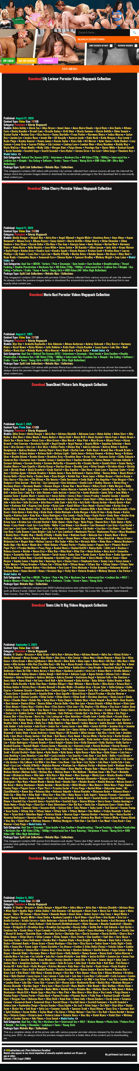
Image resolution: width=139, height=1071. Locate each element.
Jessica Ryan (31, 138)
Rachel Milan (95, 788)
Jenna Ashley (59, 496)
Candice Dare (64, 460)
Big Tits (64, 577)
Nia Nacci (111, 254)
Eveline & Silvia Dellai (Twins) (90, 946)
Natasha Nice (84, 989)
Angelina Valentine (112, 443)
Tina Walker (95, 811)
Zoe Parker (125, 571)
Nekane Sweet (124, 781)
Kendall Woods (31, 746)
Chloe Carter (47, 697)
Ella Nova (51, 244)
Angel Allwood (67, 237)
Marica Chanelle (13, 986)
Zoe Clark (92, 821)
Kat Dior (58, 509)
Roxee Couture (96, 999)
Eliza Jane (24, 479)
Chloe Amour (11, 937)
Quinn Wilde (109, 147)
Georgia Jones (78, 244)
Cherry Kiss (126, 933)
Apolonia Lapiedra (74, 671)
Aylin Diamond (66, 680)
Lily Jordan (12, 762)
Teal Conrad (111, 808)
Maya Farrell (62, 986)
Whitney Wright (104, 257)
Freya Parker (78, 134)
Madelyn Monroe (51, 765)
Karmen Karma (12, 739)
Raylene (122, 548)
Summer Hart (127, 1008)
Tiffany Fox (46, 564)
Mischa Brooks (115, 775)
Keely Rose (113, 515)
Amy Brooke (95, 667)
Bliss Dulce (108, 684)
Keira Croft (28, 969)
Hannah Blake (20, 953)
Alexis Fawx (111, 437)
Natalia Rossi (54, 781)
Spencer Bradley (84, 257)
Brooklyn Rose (73, 456)
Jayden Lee (32, 729)
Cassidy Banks (92, 463)
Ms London (37, 989)
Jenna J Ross (75, 496)
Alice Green (53, 440)
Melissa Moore (63, 772)
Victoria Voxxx (71, 1015)
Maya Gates (89, 538)
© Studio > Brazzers (23, 654)
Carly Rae (93, 690)
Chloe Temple (121, 131)
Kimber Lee (82, 749)
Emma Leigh (32, 946)
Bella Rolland (36, 924)
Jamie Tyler (107, 492)
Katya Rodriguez (52, 515)
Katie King (33, 512)
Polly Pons (96, 995)
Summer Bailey (12, 808)
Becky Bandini (19, 131)
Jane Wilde (51, 247)
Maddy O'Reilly (61, 254)
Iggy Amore (34, 489)
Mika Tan (74, 541)
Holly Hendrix (35, 247)
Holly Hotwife (72, 953)
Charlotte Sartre (53, 933)
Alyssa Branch (76, 664)
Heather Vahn (11, 723)
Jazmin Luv (16, 138)
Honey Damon (90, 953)
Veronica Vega (55, 571)
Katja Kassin (114, 512)
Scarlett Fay (19, 801)
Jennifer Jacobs (110, 496)
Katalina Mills (88, 509)
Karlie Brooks (122, 736)
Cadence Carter (107, 456)
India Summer (51, 489)
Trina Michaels (80, 567)
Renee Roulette (82, 791)
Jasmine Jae (114, 956)
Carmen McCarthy (54, 463)
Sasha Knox (105, 554)
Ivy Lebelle (37, 956)
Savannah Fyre (47, 257)
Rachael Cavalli (126, 147)
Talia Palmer (81, 808)
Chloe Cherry (92, 241)
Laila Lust (64, 976)
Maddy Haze (12, 535)
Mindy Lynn (98, 775)
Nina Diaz (51, 992)
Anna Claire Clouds (83, 128)
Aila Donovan (59, 911)
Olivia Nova (110, 785)
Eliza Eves (72, 943)
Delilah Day (74, 476)
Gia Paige (121, 713)
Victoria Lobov (53, 1015)
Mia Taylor (61, 541)
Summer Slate (30, 808)
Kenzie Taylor (61, 141)
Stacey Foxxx (71, 561)
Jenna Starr (12, 960)
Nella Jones (118, 989)
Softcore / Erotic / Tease (56, 160)
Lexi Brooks (82, 525)
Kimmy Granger (99, 749)
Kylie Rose (96, 752)
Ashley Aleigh (46, 674)
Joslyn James (49, 963)
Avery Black (63, 450)
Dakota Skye (81, 700)
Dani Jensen (12, 703)
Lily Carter (128, 759)
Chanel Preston (96, 693)
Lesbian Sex (10, 160)
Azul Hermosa (118, 920)
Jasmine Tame (11, 496)
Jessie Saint (89, 499)
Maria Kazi (19, 350)
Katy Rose (73, 966)
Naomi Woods (37, 781)
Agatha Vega (27, 911)
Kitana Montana (114, 973)
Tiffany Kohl (61, 564)
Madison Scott (79, 535)
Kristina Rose (112, 251)
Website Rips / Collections (59, 167)
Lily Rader (20, 254)
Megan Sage (107, 768)
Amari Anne (64, 128)
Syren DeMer (30, 1012)
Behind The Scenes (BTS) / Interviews (42, 157)
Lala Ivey (125, 752)
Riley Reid (124, 254)
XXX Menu (69, 69)
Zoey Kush (118, 821)
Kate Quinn (18, 512)
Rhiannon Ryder (102, 791)
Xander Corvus (21, 1018)
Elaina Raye (27, 706)
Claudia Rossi (19, 700)
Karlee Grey (120, 505)
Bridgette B (19, 927)
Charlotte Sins (72, 933)
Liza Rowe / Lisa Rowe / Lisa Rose (64, 762)
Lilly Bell (92, 759)
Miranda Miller (89, 541)
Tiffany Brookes (29, 564)
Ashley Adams (29, 674)
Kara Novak (89, 505)
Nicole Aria (68, 350)
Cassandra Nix (74, 463)
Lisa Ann (101, 528)
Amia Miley (64, 667)
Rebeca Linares (12, 551)
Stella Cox (90, 804)
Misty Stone (125, 986)
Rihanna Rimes (121, 791)
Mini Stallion (109, 986)
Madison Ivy (69, 765)
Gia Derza (95, 713)
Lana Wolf (43, 755)
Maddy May (122, 144)
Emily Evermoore (69, 479)
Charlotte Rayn (34, 933)
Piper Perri (10, 548)
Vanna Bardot (28, 571)
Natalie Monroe (106, 781)
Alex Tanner (74, 657)
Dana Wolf (112, 700)
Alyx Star (17, 344)
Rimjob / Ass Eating (30, 160)
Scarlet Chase (60, 1002)
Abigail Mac (37, 237)
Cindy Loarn (117, 697)
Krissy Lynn (10, 522)
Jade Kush (40, 726)
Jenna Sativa (66, 247)
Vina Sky (11, 821)
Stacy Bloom (97, 1008)
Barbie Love (78, 450)
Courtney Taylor (118, 470)
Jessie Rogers (56, 733)
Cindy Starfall (55, 470)
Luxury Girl (53, 982)
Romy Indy (79, 999)
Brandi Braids (123, 450)
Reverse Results (126, 45)
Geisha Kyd (81, 713)
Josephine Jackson (30, 963)
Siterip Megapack (37, 125)
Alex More (18, 437)
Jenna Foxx (128, 956)
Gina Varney (64, 950)
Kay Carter (87, 966)
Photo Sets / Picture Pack (36, 580)
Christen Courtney (98, 697)
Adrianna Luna (87, 434)
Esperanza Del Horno (79, 710)
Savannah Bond (23, 1002)
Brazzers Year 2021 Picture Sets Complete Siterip (76, 858)
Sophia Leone (21, 561)
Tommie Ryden (32, 567)
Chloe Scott (79, 697)
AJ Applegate (75, 911)
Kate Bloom (104, 509)
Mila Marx (52, 775)
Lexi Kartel (126, 525)
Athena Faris (24, 241)
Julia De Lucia (31, 502)
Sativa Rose (26, 558)
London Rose (13, 982)
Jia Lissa (92, 960)
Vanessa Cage (71, 814)
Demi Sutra (115, 940)
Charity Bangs (46, 466)
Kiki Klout (23, 973)
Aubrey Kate (88, 920)
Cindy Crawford (36, 470)
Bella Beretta (20, 684)
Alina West (98, 661)
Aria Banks (115, 128)
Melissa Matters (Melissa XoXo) (20, 772)
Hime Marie (19, 247)
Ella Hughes (87, 706)
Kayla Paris (98, 515)
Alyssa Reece (41, 914)
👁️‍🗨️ (19, 154)
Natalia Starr (70, 781)
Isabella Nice (108, 489)
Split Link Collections (31, 167)
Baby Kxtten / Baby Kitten (90, 680)
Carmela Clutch (76, 930)
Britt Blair (69, 131)
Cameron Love (28, 460)
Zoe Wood (105, 821)
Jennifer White (111, 729)
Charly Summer (85, 131)
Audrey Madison (28, 450)
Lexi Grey (113, 525)
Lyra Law (46, 254)
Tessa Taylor (12, 811)
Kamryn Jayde (77, 138)
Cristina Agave (18, 473)
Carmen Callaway (13, 463)
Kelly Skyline (106, 742)
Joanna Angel (106, 960)
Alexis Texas (23, 440)
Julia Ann (16, 502)
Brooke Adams (20, 456)
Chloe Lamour (44, 937)
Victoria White (111, 817)
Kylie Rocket (121, 141)
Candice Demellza (84, 460)
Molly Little (43, 147)
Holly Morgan (116, 486)
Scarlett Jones (36, 801)
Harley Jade (69, 719)
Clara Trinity (78, 937)
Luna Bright (38, 532)
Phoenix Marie (120, 545)
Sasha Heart (84, 798)
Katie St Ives (98, 512)
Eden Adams (12, 706)
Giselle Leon (86, 483)
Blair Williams (76, 684)
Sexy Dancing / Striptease (85, 830)
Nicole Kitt (23, 992)
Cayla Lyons (113, 930)
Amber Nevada (31, 667)
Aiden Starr (120, 434)
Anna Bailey (44, 917)
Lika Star (32, 979)
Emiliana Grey (13, 710)
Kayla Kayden (85, 347)
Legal (21, 1058)
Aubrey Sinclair (65, 677)
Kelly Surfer (123, 742)
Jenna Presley (92, 496)
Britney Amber (27, 453)
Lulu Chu (115, 347)
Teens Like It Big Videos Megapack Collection (76, 605)
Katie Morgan (108, 138)
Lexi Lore (9, 528)
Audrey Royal (46, 450)
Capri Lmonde (43, 930)
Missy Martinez (20, 778)
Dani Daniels (127, 700)
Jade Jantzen (60, 492)
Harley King (120, 483)
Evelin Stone (112, 710)
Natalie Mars (68, 989)
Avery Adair (10, 680)
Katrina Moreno (57, 966)
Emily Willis (29, 710)
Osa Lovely (107, 992)
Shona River (80, 558)
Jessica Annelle (63, 960)
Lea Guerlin (74, 755)
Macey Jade (68, 982)
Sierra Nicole (96, 558)
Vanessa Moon (11, 571)
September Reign (28, 1005)
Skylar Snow (112, 558)
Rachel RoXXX (79, 548)
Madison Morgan (121, 982)
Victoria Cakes (18, 1015)
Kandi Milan (74, 505)
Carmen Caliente (122, 460)
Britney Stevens (95, 453)
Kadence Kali (19, 505)
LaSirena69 (102, 976)
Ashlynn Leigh (79, 674)
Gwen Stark (10, 719)
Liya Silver (101, 979)
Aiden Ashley (19, 128)
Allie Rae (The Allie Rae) (41, 664)
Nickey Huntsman (26, 785)
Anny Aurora (40, 671)
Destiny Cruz (28, 134)
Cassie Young (126, 463)
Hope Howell (72, 723)
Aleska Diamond (13, 657)
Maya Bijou (60, 768)
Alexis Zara (38, 440)
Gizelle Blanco (102, 950)
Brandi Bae (107, 450)
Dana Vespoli (97, 700)
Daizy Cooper (65, 700)
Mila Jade (39, 775)
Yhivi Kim (79, 821)
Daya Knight (59, 476)
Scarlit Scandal (50, 151)
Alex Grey (60, 657)
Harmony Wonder (33, 486)
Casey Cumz (12, 693)
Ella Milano (37, 479)
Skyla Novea (10, 804)
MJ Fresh (51, 778)
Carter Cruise (128, 690)
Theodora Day (126, 151)
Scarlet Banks (100, 798)
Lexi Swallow (53, 759)
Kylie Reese (82, 752)
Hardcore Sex (72, 157)
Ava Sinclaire (120, 677)
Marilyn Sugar (32, 986)
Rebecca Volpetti (62, 791)
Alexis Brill (80, 437)
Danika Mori (50, 940)
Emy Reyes (44, 710)
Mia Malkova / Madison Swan (89, 772)
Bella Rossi (93, 450)
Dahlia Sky (35, 700)
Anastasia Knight (40, 443)
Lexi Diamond (98, 525)
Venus (41, 571)
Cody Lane (101, 470)
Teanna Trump (127, 808)
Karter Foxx (10, 509)
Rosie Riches (94, 551)
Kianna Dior (79, 518)
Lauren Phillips (37, 144)
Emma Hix (17, 946)
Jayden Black (28, 496)
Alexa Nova (89, 657)
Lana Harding (11, 755)
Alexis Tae (34, 128)
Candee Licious (46, 460)
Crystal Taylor (11, 134)
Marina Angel (40, 538)
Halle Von (55, 719)
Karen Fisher (104, 505)
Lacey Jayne (101, 347)
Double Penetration (26, 267)
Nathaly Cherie (101, 989)
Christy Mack (18, 470)
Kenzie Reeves (78, 251)
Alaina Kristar (122, 654)
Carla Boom (59, 930)
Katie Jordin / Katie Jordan (86, 739)
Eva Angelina (103, 479)
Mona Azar (10, 989)
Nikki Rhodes (79, 785)
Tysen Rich (18, 814)
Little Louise (75, 979)
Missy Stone (37, 778)
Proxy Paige (45, 548)
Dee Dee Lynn (78, 703)
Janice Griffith (99, 726)
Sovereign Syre (54, 561)
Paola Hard (44, 995)
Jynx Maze (17, 736)
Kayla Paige (10, 141)
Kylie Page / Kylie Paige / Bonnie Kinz (88, 522)
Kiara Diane (25, 749)
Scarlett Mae (53, 801)
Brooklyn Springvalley (59, 927)
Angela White (84, 237)
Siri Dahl (105, 1005)
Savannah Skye (42, 1002)
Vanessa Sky (107, 814)
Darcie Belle (10, 476)
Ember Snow (128, 706)
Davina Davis (43, 476)
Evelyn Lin (11, 713)
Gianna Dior (10, 716)
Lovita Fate (117, 762)
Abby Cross (18, 434)
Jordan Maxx (11, 963)
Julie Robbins (53, 347)
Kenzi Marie (46, 518)
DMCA (28, 1058)
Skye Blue (118, 1005)
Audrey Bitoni (110, 447)
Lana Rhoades (28, 755)
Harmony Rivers (97, 134)
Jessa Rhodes (46, 960)
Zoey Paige (20, 824)
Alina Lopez (84, 661)
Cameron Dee (11, 460)
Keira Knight (56, 742)
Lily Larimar (55, 144)
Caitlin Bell (96, 927)
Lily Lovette (74, 528)
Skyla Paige (25, 804)
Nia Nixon (22, 545)
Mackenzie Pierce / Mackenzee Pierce (96, 532)
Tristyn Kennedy (99, 567)
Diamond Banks (21, 943)
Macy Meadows (105, 144)
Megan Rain (27, 541)
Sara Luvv (53, 798)
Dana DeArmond (75, 473)
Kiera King (54, 749)
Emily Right (87, 479)
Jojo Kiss (120, 499)
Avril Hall (50, 680)
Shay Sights (65, 1005)
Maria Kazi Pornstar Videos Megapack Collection (77, 294)
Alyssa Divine (92, 664)
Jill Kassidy (60, 138)
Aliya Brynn (49, 128)
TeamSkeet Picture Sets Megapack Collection (76, 384)
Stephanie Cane (90, 561)
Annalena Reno (101, 237)
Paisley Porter (68, 545)
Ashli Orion (62, 674)
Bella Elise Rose (38, 684)
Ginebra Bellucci (82, 950)
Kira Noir (69, 973)
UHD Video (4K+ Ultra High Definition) (85, 270)
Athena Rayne (40, 241)
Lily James (60, 528)
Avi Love (38, 680)
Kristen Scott (95, 251)
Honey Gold (19, 489)
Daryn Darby (26, 476)
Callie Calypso (126, 456)
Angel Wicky (121, 914)
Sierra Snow (104, 801)
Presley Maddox (27, 548)
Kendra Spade (60, 251)
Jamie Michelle (91, 492)
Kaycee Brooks (38, 742)
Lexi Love (38, 759)
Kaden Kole (95, 963)
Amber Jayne (91, 914)
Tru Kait (103, 1012)
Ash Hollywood (12, 674)
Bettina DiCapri (57, 684)
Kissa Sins (97, 973)
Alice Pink (83, 440)
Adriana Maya (72, 654)
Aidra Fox (106, 654)
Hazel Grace (104, 719)
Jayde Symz (17, 729)
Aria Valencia (55, 344)
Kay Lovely (124, 138)
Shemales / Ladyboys (40, 1025)
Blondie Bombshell (111, 924)
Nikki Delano (51, 545)
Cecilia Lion (128, 930)
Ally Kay (61, 664)
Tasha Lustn (96, 808)
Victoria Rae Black (91, 817)
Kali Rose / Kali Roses (54, 736)
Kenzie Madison (102, 746)
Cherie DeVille (104, 131)
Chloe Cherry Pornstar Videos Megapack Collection (76, 188)
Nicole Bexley (62, 785)
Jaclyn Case (17, 492)
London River (87, 144)
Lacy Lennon (50, 976)
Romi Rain (65, 999)
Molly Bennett (66, 778)
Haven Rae (69, 486)
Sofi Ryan (31, 1008)
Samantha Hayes (27, 257)
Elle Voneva (52, 479)
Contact (7, 1058)
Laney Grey (20, 144)
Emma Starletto (61, 134)
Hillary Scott (99, 486)
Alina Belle (70, 661)
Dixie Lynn (129, 703)
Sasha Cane (74, 554)
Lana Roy (89, 976)
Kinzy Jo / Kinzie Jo (116, 518)
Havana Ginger (52, 486)
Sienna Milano (88, 801)
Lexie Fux (47, 528)
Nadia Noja (10, 545)
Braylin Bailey (53, 131)
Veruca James (71, 817)
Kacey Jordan (100, 502)
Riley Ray (53, 551)
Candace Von (11, 930)
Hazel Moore (20, 347)
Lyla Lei (51, 532)
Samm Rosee (19, 798)
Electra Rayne (123, 476)
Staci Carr (40, 804)
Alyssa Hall (108, 664)
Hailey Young (26, 719)
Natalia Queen (96, 254)
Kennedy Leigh (82, 746)
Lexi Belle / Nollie (49, 525)
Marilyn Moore (22, 538)
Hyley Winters (36, 347)
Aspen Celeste (96, 674)
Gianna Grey (48, 950)
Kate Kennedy (120, 509)
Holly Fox (41, 723)
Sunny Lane (107, 561)
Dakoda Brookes (37, 473)
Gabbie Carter (27, 713)
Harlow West (111, 244)
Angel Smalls (59, 443)
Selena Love (10, 1005)
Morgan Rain (59, 147)
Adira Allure (77, 907)
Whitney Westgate (63, 821)
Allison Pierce (113, 440)
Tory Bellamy (49, 567)
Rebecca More (36, 999)
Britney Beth (45, 453)
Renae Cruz (39, 551)
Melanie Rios (123, 768)
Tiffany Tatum (110, 564)
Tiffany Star (94, 564)
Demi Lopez (89, 476)
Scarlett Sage (31, 151)
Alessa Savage (31, 657)
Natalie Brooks (87, 781)
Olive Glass (93, 992)
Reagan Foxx (19, 999)
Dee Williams (100, 940)
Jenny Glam (22, 733)
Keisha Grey (28, 251)
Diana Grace (39, 943)
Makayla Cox (96, 535)
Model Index (10, 154)
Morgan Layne (107, 778)
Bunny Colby (80, 927)
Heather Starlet (121, 719)
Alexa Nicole (33, 437)
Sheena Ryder (65, 257)
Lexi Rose (34, 528)
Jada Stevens (44, 492)
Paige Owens (75, 147)
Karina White (90, 736)
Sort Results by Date (99, 45)
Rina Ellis (61, 795)
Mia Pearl (112, 772)
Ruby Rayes (75, 795)
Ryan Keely (10, 257)
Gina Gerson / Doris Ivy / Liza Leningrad (37, 483)
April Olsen (81, 917)
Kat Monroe (72, 509)
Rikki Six (9, 795)
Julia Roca (46, 502)
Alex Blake (47, 657)
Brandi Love (36, 131)
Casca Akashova (96, 930)
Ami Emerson (21, 443)
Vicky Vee (70, 571)
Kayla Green (102, 966)
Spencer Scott (80, 1008)
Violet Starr (24, 821)
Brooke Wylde (65, 687)
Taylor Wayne (11, 564)
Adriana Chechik (67, 434)
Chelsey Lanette (30, 697)
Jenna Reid (95, 729)
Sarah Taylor (83, 350)
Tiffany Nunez (78, 564)
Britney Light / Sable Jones (69, 453)
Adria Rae (51, 237)
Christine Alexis (116, 466)
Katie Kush (93, 138)
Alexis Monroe (105, 657)
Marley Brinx (79, 254)
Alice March (68, 440)
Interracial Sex (119, 157)
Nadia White (52, 989)
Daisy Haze (50, 700)
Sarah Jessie (59, 554)
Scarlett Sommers (98, 1002)
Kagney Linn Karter (39, 505)
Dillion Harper (105, 476)
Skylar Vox (18, 1008)
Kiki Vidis (67, 749)
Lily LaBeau (26, 762)
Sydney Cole (65, 808)
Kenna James (44, 141)
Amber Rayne (49, 667)
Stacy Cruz (112, 1008)
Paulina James (86, 545)
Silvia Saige (109, 151)
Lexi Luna (21, 528)
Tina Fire (91, 1012)
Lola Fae (113, 979)
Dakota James (56, 473)
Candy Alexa (27, 930)
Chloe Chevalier (110, 241)
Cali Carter (126, 927)
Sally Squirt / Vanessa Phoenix (100, 795)
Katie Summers (111, 739)
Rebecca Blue (43, 791)
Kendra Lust (43, 251)
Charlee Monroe (116, 693)
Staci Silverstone (57, 804)
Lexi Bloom (67, 525)
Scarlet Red (117, 798)
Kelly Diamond (89, 742)
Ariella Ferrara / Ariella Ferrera (21, 920)
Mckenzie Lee (11, 541)
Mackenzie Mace (86, 982)
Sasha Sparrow (122, 554)
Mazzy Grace (124, 538)
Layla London (58, 755)
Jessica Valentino (37, 499)
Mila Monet (66, 775)
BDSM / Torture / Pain (45, 264)
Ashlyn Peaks (58, 447)
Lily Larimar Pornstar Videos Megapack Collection (77, 78)
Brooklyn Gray (55, 456)
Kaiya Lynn (58, 505)
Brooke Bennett (47, 687)
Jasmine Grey (116, 726)
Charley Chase (64, 466)
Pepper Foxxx (28, 788)
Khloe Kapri (10, 749)
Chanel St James (15, 933)
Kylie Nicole (52, 752)
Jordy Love (115, 733)
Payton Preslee (61, 995)
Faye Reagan (119, 479)
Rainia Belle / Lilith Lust (102, 548)
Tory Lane (64, 567)
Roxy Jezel (109, 551)
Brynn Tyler (90, 456)
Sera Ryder (66, 151)
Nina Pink (64, 992)
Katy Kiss (35, 515)
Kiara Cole (77, 141)
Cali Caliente (111, 927)
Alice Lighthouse (37, 661)
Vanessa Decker (90, 814)
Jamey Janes (69, 726)
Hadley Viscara (103, 483)
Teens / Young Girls (82, 160)
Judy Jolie (111, 247)
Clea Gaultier (72, 470)
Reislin (27, 551)
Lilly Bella (45, 979)
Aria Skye (43, 447)
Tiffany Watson (14, 567)
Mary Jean (47, 986)
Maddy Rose (62, 535)
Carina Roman (103, 460)
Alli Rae (110, 661)
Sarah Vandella (14, 151)
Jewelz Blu (46, 138)
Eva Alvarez (66, 946)
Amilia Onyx (80, 667)
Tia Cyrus (60, 1012)
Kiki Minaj (37, 973)
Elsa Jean (63, 244)
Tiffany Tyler (127, 564)
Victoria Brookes (87, 571)
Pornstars (20, 125)
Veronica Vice (35, 817)
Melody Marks (35, 350)
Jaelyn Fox (75, 492)
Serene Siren (82, 151)
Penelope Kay (92, 147)
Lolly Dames (23, 532)
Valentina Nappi (35, 814)
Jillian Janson (96, 247)
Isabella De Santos (89, 489)
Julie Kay (73, 502)
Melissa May (46, 772)
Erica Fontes (59, 710)
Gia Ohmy (108, 713)
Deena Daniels (96, 703)
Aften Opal (12, 911)
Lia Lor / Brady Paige (73, 759)
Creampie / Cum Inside (72, 264)
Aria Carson (17, 447)
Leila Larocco (118, 976)
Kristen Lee (25, 522)
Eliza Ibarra (43, 134)
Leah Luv (32, 525)
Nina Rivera (95, 785)
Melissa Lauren (44, 541)
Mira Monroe (52, 350)
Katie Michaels (63, 512)
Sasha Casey (90, 554)
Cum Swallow (94, 264)
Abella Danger (20, 237)
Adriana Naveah (90, 654)
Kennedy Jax (65, 746)
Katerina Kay (62, 739)
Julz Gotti (85, 502)
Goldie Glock (106, 716)
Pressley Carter (61, 788)
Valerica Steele (53, 814)
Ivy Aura (122, 489)
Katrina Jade (21, 515)
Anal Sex (26, 264)
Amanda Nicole (58, 914)
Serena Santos (48, 1005)
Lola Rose (103, 762)
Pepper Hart (103, 545)
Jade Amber (10, 726)
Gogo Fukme (118, 950)
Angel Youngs (75, 443)
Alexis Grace (127, 437)
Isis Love (25, 956)
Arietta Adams (122, 671)
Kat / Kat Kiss (44, 509)
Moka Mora (106, 541)
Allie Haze (122, 661)
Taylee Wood (46, 1012)
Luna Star (33, 254)
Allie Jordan (19, 664)
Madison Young (124, 765)
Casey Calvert (57, 241)
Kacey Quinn (116, 502)
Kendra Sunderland (67, 969)
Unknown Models (119, 567)
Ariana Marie (105, 671)
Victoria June (35, 1015)
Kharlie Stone (63, 518)
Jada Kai (30, 492)
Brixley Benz (29, 687)
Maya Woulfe (28, 147)
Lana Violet (18, 525)
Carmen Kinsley (33, 463)
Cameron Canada (23, 690)
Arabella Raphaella (35, 344)
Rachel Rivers (61, 548)
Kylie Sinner (111, 752)
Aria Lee (31, 447)
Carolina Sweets (110, 690)
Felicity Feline (116, 946)
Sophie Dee (37, 561)
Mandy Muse (112, 535)
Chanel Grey (79, 693)
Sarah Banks (67, 798)
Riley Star (79, 551)
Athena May (74, 447)
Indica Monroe (116, 134)
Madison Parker (87, 765)
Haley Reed (41, 719)
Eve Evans (97, 710)
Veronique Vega (53, 817)
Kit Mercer (91, 141)
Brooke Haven (37, 456)
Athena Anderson (74, 344)
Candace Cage (59, 690)
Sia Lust (96, 151)
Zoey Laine (121, 257)
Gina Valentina (69, 483)
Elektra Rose (43, 706)
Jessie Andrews (57, 499)
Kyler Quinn (105, 141)
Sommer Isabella (60, 1008)
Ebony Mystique (56, 943)
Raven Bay (28, 791)
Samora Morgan (37, 798)
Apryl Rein (101, 128)
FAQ (15, 1058)
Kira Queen (83, 973)
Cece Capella (29, 466)
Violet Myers (100, 1015)
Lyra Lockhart (65, 532)
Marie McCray (11, 147)
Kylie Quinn (117, 522)
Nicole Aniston (45, 785)
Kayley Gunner (27, 141)
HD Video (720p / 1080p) (95, 157)
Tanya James (123, 561)
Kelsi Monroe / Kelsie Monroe (22, 518)
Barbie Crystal (19, 924)
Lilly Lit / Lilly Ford (110, 759)
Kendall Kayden (12, 746)
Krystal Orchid (41, 522)
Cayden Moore (12, 466)
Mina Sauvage (82, 775)
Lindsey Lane (71, 144)
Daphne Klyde (67, 940)
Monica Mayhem (123, 541)
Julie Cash (60, 502)
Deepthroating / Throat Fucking (94, 827)
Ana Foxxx (106, 914)
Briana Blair (10, 453)
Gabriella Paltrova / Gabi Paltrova (55, 713)
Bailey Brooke (115, 680)
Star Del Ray (75, 804)
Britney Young (114, 453)
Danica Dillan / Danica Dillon (102, 473)
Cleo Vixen (87, 470)
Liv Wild (39, 762)
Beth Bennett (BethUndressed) (63, 924)
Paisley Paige (11, 788)
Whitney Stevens (107, 571)
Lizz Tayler (90, 762)
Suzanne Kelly (48, 808)
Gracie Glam (122, 716)
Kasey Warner (126, 247)
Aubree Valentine (25, 677)
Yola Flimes (38, 1018)
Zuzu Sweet (52, 1018)
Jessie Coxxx (74, 499)
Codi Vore (108, 937)
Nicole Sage (37, 992)
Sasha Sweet (11, 558)
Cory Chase (21, 244)
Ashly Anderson (49, 920)
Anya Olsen (118, 237)
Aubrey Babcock (95, 344)
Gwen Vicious (95, 244)
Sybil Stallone (13, 1012)
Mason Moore (73, 538)
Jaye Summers (48, 729)
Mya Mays (23, 781)
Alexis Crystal (95, 437)
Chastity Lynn (81, 466)
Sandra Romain (41, 554)
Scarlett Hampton (44, 558)
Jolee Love (121, 960)
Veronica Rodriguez (14, 817)
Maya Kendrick (106, 538)
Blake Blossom (90, 924)
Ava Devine (102, 920)
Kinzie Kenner (96, 518)
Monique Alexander (87, 778)
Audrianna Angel (85, 677)
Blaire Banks (93, 684)
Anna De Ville (23, 671)
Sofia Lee (44, 1008)
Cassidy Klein (109, 463)
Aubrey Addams (91, 447)
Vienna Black (128, 817)
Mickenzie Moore (22, 775)
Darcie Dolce (36, 244)
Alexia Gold (65, 437)
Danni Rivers (127, 473)
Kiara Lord (40, 749)
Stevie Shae (123, 804)
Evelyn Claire (128, 710)
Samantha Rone (22, 554)
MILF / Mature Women (92, 1022)
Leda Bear (89, 755)
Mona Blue (24, 989)
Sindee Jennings (122, 801)
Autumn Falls (104, 677)
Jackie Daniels (107, 723)
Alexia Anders (49, 437)
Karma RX (9, 966)
